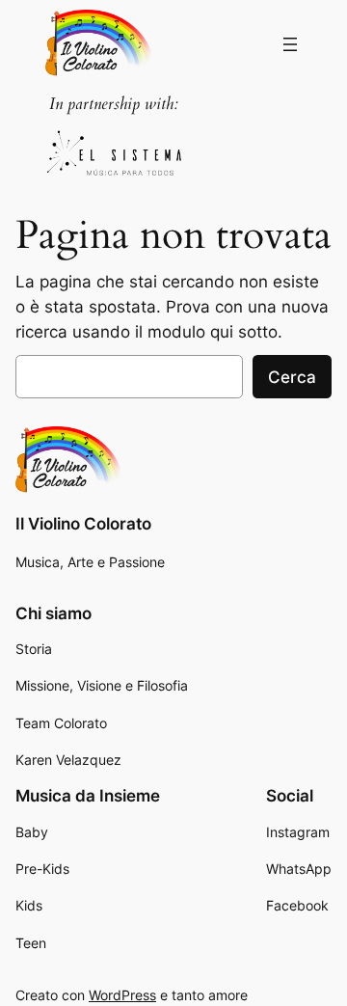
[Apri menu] (290, 44)
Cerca (292, 377)
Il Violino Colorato (83, 523)
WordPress (122, 995)
